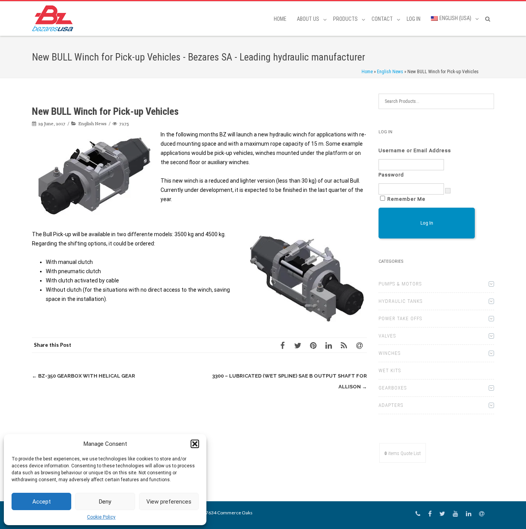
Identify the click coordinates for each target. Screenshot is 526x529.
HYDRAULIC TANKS (400, 301)
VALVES (387, 336)
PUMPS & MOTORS (400, 284)
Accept (41, 501)
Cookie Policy (101, 517)
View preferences (168, 501)
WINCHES (389, 353)
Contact (382, 19)
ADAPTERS (391, 405)
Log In (413, 19)
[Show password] (448, 190)
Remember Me (406, 199)
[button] (195, 444)
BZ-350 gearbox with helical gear (83, 376)
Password (391, 175)
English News (390, 71)
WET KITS (390, 370)
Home (280, 19)
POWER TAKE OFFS (400, 318)
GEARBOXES (393, 388)
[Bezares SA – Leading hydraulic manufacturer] (54, 18)
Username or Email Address (415, 150)
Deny (105, 501)
